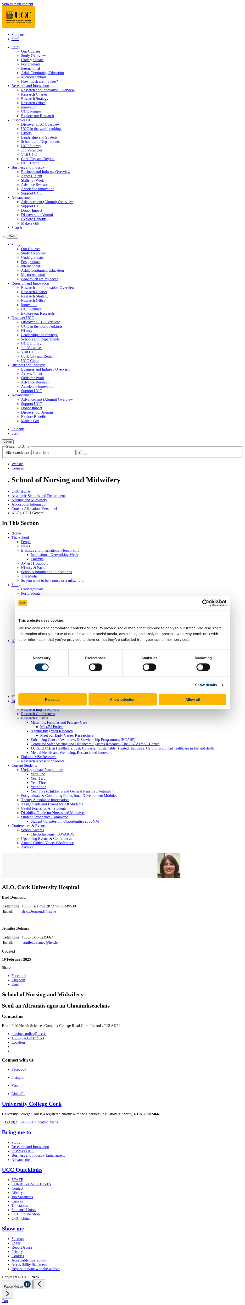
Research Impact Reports (40, 709)
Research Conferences (38, 714)
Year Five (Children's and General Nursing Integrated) (71, 791)
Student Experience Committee (44, 817)
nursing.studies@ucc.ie (28, 1034)
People (26, 542)
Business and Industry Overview (45, 172)
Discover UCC (22, 1151)
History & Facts (33, 568)
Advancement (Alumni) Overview (47, 202)
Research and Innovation (30, 1147)
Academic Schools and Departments (38, 496)
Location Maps (46, 1122)
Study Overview (33, 56)
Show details (206, 685)
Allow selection (122, 699)
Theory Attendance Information (45, 800)
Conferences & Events (28, 826)
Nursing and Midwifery (29, 500)
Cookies (17, 1256)
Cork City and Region (38, 159)
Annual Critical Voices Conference (47, 843)
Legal (15, 1243)
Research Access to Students (42, 761)
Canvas (17, 1201)
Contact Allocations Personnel (34, 509)
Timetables (19, 1205)
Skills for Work (32, 180)
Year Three (39, 783)
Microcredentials (33, 77)
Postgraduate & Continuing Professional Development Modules (69, 795)
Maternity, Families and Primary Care (59, 722)
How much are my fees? (39, 81)
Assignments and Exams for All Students (52, 804)
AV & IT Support (34, 563)
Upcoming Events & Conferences (46, 838)
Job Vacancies (31, 150)
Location (18, 1042)
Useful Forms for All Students (43, 808)
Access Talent (31, 176)
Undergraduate (32, 60)
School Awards (32, 830)
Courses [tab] (17, 468)
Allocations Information (29, 504)
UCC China (30, 163)
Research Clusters (34, 718)
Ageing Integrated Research (52, 731)
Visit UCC (29, 154)
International (30, 68)
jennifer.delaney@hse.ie (40, 942)
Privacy (17, 1252)
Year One (38, 774)
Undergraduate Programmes (42, 770)
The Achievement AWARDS (52, 834)
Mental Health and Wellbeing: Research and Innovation (72, 752)
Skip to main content (17, 4)
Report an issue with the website (35, 1269)
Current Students (24, 765)
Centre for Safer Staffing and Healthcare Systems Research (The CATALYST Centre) (95, 744)
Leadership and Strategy (39, 137)
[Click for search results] (85, 453)
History (26, 133)
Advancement (22, 1160)
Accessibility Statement (29, 1264)
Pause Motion (14, 1286)
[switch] (95, 667)
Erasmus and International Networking (50, 550)
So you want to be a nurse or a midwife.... (52, 580)
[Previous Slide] (39, 1284)
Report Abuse (21, 1247)
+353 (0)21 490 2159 (27, 1038)
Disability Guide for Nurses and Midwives (53, 813)
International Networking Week (54, 555)
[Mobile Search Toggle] (4, 237)
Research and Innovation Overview (48, 90)
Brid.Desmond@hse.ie (39, 911)
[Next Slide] (7, 1294)
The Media (29, 576)
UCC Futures (31, 111)
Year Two (38, 778)
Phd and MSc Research (38, 757)
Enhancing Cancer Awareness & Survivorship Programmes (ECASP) (83, 740)
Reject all (52, 699)
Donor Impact (31, 210)
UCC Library (31, 146)
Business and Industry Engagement (38, 1155)
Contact (17, 1188)
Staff (15, 39)
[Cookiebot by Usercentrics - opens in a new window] (206, 603)
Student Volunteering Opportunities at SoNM (65, 821)
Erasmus (37, 559)
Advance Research (35, 185)
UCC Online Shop (25, 1214)
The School (20, 537)
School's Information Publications (46, 572)
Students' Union (23, 1210)
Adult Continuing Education (42, 73)
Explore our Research (37, 116)
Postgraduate (30, 64)
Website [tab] (17, 464)
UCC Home (20, 491)
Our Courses (30, 51)
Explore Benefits (33, 219)
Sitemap (17, 1239)
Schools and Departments (40, 142)
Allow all (192, 699)
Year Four (38, 787)
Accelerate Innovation (37, 189)
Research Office (33, 103)
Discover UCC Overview (40, 124)
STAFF (17, 1180)
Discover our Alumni (37, 215)
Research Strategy (34, 99)
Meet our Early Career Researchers (66, 735)
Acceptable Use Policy (28, 1260)
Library (17, 1193)
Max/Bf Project (51, 727)
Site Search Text (18, 452)
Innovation (29, 107)
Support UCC (31, 193)
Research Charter (34, 94)
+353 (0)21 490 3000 (18, 1122)
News (25, 546)
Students (17, 34)
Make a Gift (30, 223)
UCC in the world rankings (41, 129)
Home (16, 533)
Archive (27, 847)
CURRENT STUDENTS (31, 1184)
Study (15, 585)
